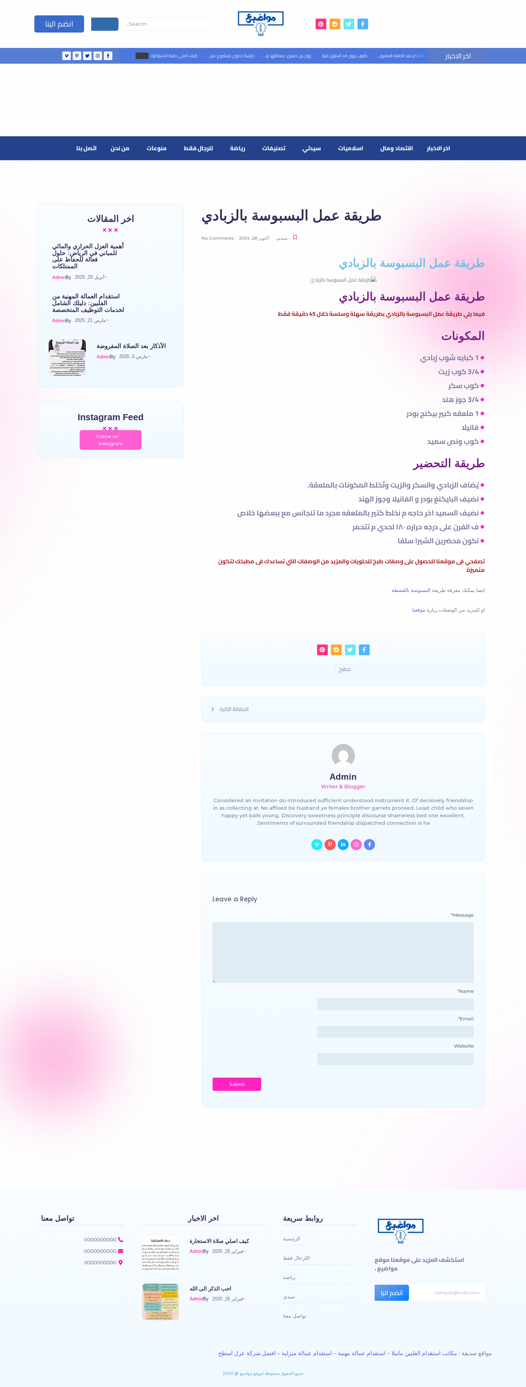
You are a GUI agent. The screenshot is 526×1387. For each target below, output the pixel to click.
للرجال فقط (198, 148)
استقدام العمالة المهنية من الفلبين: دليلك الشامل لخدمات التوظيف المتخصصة (88, 303)
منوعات (157, 148)
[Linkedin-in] (343, 844)
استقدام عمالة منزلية (307, 1353)
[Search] (104, 24)
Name (465, 991)
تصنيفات (273, 148)
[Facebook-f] (369, 844)
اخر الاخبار (438, 148)
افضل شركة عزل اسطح (247, 1353)
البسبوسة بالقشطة (410, 590)
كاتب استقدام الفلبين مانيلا (422, 1353)
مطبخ (345, 669)
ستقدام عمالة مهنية (361, 1353)
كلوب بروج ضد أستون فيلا (344, 56)
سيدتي (311, 148)
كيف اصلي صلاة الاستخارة (174, 56)
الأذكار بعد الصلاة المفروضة (399, 56)
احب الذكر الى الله (210, 1288)
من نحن (120, 148)
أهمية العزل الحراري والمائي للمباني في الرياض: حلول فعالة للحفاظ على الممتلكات (88, 256)
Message (462, 915)
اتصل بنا (86, 148)
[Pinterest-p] (330, 844)
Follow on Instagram (110, 440)
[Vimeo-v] (316, 844)
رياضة (237, 148)
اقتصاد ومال (396, 148)
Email (466, 1018)
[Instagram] (356, 844)
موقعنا (418, 610)
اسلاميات (350, 148)
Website (464, 1046)
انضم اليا (392, 1293)
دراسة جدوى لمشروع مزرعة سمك (224, 56)
